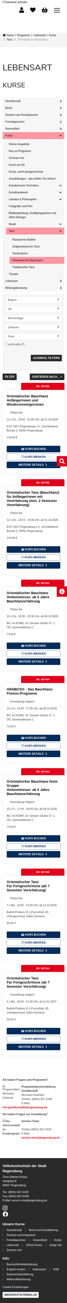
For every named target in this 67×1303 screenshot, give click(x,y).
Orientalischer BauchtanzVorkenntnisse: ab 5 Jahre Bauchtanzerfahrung (28, 597)
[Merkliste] (33, 11)
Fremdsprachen (15, 121)
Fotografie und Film (20, 206)
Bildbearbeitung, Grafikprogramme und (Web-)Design (32, 215)
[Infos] (62, 591)
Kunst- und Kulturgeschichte (26, 171)
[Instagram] (5, 1209)
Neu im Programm (20, 151)
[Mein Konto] (21, 11)
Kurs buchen (35, 448)
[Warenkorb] (45, 10)
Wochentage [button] (15, 318)
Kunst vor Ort (17, 164)
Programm (23, 35)
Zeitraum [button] (13, 327)
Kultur (9, 135)
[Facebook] (5, 1215)
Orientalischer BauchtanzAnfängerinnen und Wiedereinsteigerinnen (27, 400)
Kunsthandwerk (18, 192)
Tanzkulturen (20, 253)
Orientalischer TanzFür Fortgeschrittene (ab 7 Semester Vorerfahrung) (28, 886)
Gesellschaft (12, 101)
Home (10, 35)
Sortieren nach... (46, 376)
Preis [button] (11, 336)
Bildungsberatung (16, 287)
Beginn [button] (12, 299)
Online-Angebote (19, 144)
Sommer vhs (16, 157)
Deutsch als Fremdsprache (21, 114)
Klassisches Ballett (23, 239)
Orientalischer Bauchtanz (27, 260)
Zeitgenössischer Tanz (26, 246)
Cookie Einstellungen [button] (16, 1287)
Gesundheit (12, 128)
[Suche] (62, 461)
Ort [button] (10, 309)
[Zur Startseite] (15, 2)
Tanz (10, 39)
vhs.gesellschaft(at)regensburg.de (25, 1107)
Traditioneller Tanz (23, 267)
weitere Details (31, 464)
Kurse (52, 35)
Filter (9, 376)
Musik (12, 224)
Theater (13, 274)
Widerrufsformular (20, 1294)
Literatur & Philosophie (23, 199)
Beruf (8, 107)
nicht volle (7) (16, 344)
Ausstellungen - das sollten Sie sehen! (32, 178)
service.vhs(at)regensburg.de (40, 1137)
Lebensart (39, 35)
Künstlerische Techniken (24, 185)
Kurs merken (35, 456)
